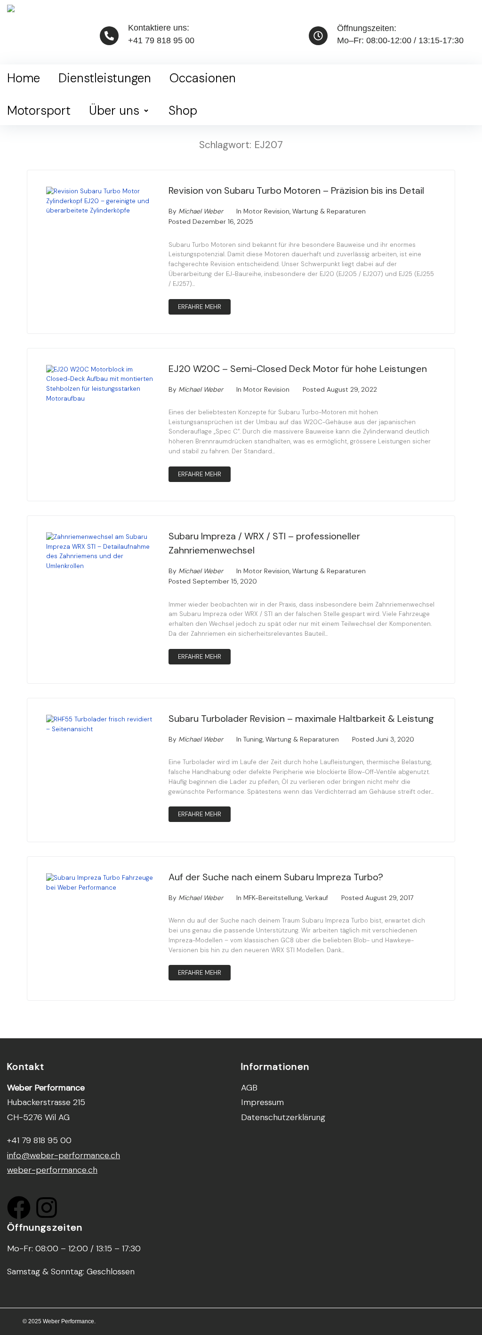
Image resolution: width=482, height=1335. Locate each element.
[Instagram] (46, 1207)
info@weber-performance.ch (63, 1155)
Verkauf (316, 897)
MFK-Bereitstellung (272, 897)
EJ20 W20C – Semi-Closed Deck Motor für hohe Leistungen (298, 369)
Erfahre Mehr (199, 307)
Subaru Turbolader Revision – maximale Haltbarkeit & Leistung (301, 718)
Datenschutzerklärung (283, 1117)
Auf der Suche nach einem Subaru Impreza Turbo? (276, 877)
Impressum (262, 1102)
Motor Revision (266, 211)
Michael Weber (200, 211)
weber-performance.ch (52, 1170)
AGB (249, 1087)
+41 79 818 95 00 (161, 40)
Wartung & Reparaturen (329, 211)
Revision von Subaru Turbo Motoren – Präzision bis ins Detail (296, 190)
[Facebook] (19, 1207)
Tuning (253, 739)
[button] (119, 111)
